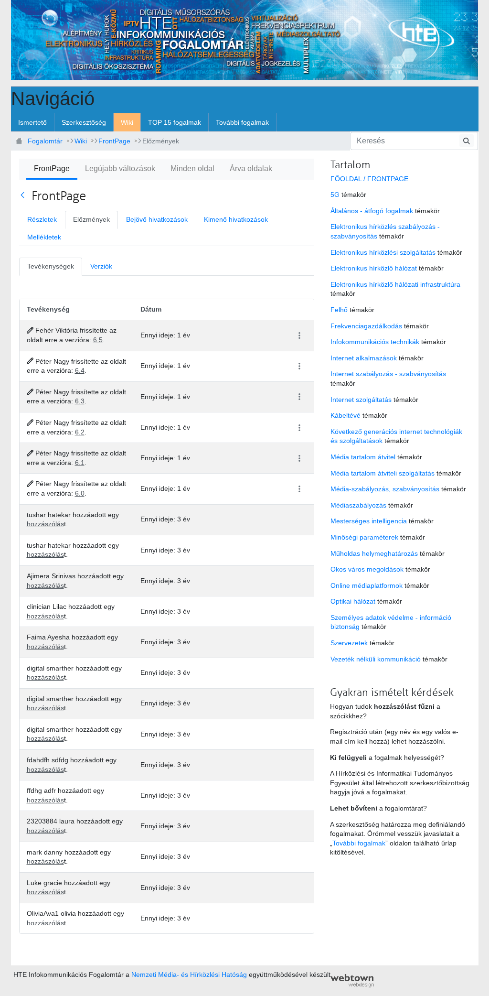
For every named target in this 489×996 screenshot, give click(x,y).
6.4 (80, 370)
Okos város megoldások (367, 569)
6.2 (80, 432)
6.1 (80, 462)
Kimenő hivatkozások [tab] (236, 219)
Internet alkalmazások (363, 358)
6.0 (80, 493)
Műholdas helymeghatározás (374, 553)
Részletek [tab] (42, 219)
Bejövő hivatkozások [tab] (157, 219)
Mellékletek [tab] (44, 237)
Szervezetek (349, 643)
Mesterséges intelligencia (368, 521)
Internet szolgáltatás (361, 399)
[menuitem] (32, 122)
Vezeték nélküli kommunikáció (375, 659)
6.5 (98, 340)
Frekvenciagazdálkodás (366, 326)
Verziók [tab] (101, 266)
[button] (299, 335)
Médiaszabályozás (358, 505)
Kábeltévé (345, 415)
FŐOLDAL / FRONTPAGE (369, 179)
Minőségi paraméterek (364, 537)
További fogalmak (358, 843)
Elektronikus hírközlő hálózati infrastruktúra (395, 284)
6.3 (80, 401)
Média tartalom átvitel (362, 457)
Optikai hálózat (352, 601)
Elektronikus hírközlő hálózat (373, 268)
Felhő (339, 310)
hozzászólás (45, 524)
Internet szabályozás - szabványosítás (388, 374)
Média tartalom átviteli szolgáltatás (382, 473)
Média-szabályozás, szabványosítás (384, 489)
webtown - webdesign (352, 980)
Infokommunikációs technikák (374, 342)
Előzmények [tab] (91, 219)
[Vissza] (24, 195)
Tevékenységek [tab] (50, 266)
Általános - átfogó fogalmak (371, 211)
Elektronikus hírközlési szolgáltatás (383, 252)
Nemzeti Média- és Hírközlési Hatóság (189, 974)
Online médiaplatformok (366, 585)
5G (335, 194)
